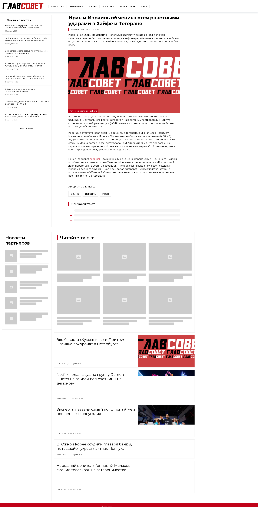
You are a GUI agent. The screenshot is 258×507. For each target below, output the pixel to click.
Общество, (62, 364)
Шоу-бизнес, (63, 399)
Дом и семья (127, 6)
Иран (105, 193)
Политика (108, 6)
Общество (57, 6)
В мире (93, 6)
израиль (90, 193)
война (75, 193)
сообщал (95, 159)
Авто (144, 6)
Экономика (76, 6)
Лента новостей (19, 20)
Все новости (26, 128)
